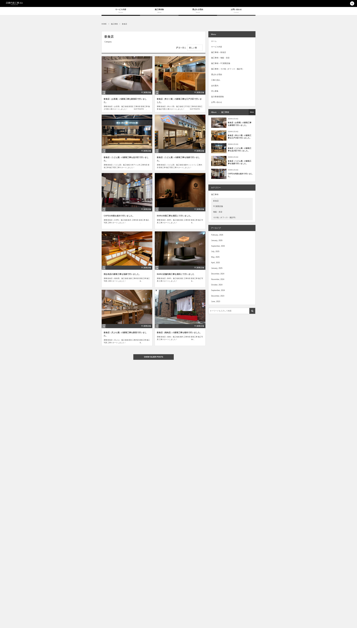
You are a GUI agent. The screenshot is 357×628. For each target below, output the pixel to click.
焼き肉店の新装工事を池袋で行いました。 (122, 274)
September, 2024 (218, 290)
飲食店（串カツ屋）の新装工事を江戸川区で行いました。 (239, 136)
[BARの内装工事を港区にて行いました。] (180, 190)
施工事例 (214, 194)
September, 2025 (218, 246)
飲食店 (216, 201)
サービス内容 (216, 47)
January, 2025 (216, 268)
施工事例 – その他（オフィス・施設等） (227, 69)
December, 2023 (217, 296)
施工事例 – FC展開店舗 (220, 63)
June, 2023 (215, 301)
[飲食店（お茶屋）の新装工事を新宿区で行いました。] (127, 73)
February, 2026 (217, 235)
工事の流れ (215, 80)
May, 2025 (215, 257)
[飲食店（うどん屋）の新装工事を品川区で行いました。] (127, 132)
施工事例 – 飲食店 (218, 52)
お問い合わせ (216, 102)
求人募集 (214, 91)
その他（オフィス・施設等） (225, 217)
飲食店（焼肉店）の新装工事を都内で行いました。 (179, 332)
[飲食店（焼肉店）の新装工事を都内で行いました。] (180, 307)
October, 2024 (216, 285)
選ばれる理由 (216, 74)
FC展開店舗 (146, 92)
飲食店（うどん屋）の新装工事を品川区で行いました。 (239, 149)
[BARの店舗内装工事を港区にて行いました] (180, 248)
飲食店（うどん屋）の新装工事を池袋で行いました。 (239, 162)
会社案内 (214, 86)
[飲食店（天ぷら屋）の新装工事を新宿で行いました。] (127, 307)
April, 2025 (215, 263)
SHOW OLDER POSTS (153, 357)
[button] (352, 3)
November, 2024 (217, 279)
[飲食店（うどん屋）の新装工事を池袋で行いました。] (180, 132)
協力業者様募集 (217, 97)
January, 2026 (216, 240)
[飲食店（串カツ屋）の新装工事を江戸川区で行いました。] (180, 73)
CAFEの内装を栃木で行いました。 (119, 216)
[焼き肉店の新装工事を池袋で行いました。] (127, 248)
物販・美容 (217, 212)
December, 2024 (217, 274)
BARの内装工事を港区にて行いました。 (174, 216)
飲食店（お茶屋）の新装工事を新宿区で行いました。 (239, 124)
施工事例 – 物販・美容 (220, 58)
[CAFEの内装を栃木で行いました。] (127, 190)
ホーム (214, 41)
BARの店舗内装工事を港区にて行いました (175, 274)
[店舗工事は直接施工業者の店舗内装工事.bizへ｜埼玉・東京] (14, 3)
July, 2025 (215, 251)
